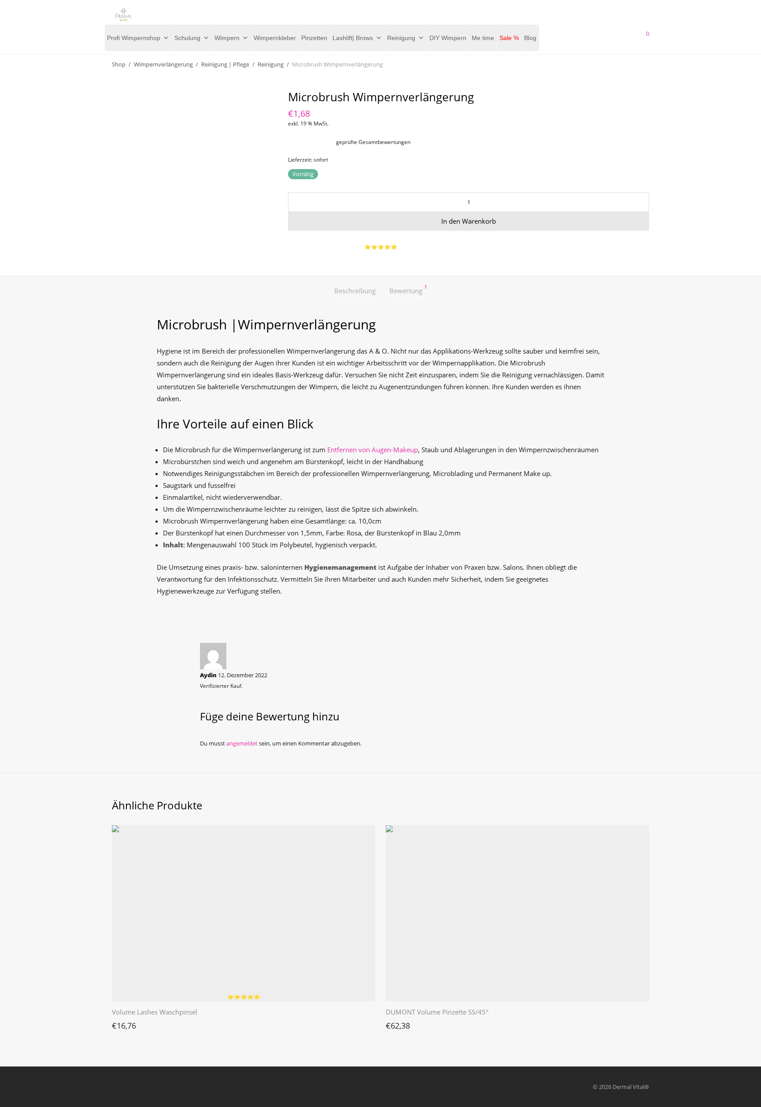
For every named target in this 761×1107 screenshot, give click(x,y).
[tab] (355, 291)
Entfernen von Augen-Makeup (372, 449)
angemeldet (242, 743)
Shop (119, 64)
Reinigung (401, 37)
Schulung (187, 37)
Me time (483, 37)
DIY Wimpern (447, 37)
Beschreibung (355, 290)
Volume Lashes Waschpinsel (154, 1011)
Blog (530, 37)
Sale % (509, 37)
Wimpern (227, 37)
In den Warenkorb (468, 221)
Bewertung (408, 289)
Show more (122, 1023)
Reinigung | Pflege (225, 64)
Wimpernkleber (275, 37)
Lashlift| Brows (352, 37)
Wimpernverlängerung (163, 64)
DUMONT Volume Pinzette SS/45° (437, 1011)
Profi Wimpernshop (133, 37)
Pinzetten (314, 37)
